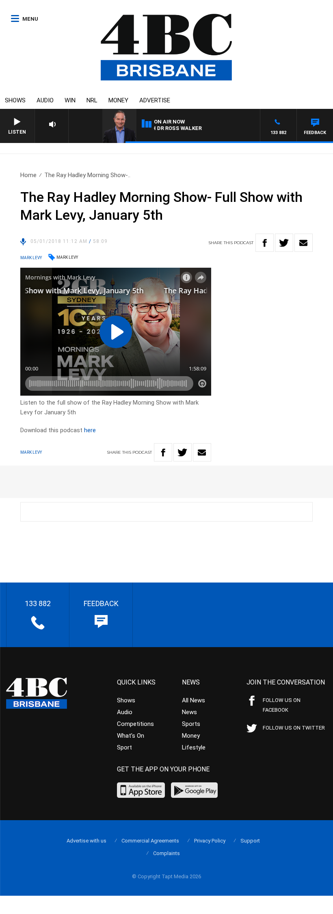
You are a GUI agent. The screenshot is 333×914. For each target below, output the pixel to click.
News (189, 712)
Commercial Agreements (150, 841)
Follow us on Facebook (282, 705)
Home (28, 175)
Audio (45, 100)
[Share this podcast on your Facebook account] (264, 243)
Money (118, 100)
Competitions (135, 724)
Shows (15, 100)
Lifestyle (193, 747)
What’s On (130, 735)
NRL (91, 100)
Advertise (154, 100)
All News (193, 700)
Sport (124, 747)
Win (70, 100)
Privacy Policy (209, 841)
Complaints (166, 853)
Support (250, 841)
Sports (191, 724)
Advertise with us (86, 841)
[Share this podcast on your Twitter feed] (284, 243)
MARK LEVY (67, 257)
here (90, 430)
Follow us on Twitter (294, 728)
